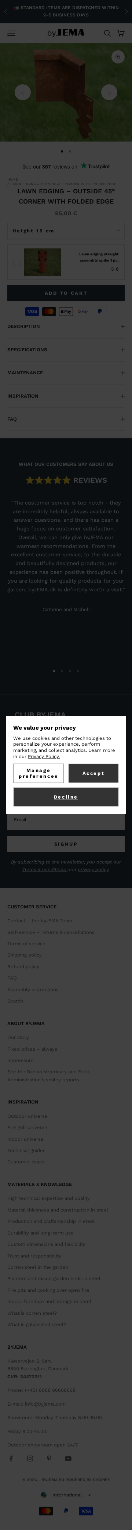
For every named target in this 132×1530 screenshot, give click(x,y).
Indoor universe (25, 1139)
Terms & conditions (44, 869)
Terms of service (26, 943)
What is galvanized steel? (36, 1324)
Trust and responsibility (34, 1256)
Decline (66, 797)
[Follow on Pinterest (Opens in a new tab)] (49, 1458)
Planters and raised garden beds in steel (53, 1278)
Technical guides (26, 1150)
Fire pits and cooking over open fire (48, 1290)
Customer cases (26, 1161)
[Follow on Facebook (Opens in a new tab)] (11, 1458)
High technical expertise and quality (48, 1198)
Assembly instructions (33, 989)
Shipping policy (24, 955)
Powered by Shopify (87, 1479)
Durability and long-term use (40, 1233)
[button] (66, 1495)
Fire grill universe (27, 1127)
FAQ (12, 978)
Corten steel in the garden (37, 1267)
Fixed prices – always (32, 1049)
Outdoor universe (27, 1116)
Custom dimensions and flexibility (46, 1244)
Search (15, 1001)
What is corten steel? (32, 1313)
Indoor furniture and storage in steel (49, 1301)
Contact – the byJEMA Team (39, 920)
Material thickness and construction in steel (57, 1210)
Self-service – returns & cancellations (51, 932)
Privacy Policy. (44, 756)
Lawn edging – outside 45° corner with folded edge (63, 184)
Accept (93, 773)
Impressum (20, 1060)
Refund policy (23, 966)
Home (12, 179)
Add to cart (66, 293)
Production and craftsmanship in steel (51, 1221)
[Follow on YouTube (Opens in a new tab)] (68, 1458)
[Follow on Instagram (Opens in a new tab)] (30, 1458)
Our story (18, 1037)
